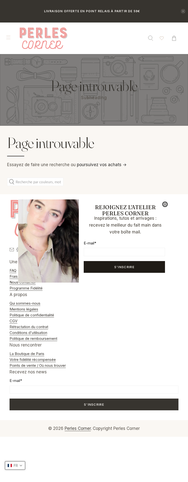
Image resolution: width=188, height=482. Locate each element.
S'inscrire (124, 267)
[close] (165, 204)
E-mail (90, 243)
